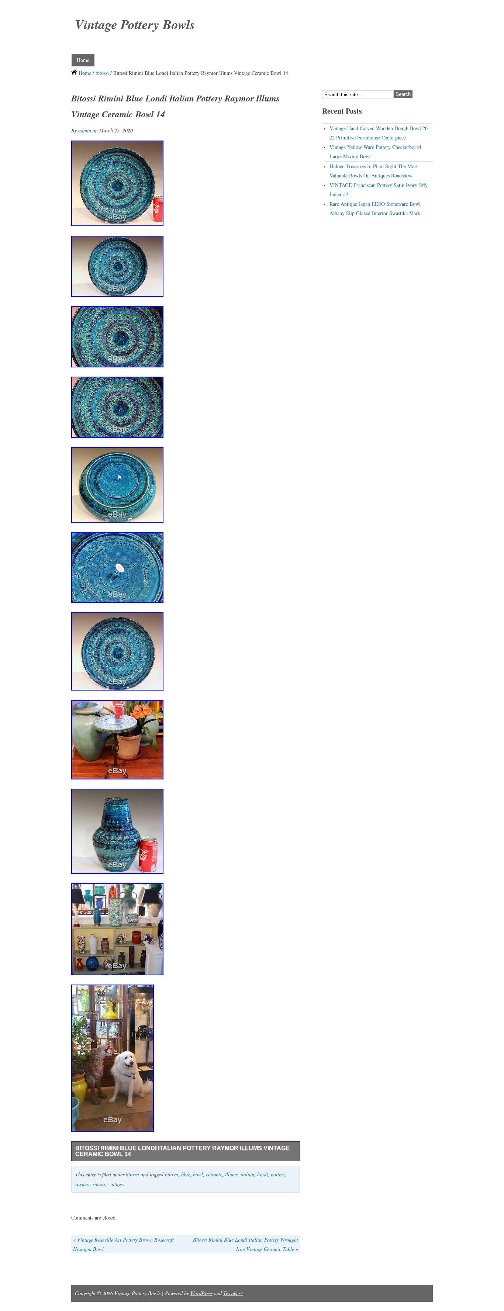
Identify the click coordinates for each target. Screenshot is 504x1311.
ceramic (214, 1174)
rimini (99, 1183)
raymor (82, 1183)
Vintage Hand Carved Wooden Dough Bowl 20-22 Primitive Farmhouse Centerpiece (379, 133)
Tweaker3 (233, 1293)
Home (83, 59)
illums (231, 1174)
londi (262, 1174)
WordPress (201, 1293)
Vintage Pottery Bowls (135, 24)
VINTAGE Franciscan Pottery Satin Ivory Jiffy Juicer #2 (378, 189)
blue (185, 1174)
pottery (278, 1174)
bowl (198, 1174)
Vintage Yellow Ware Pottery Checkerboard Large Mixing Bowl (375, 151)
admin (84, 130)
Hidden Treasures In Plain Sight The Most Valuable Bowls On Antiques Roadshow (373, 171)
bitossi (102, 72)
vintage (115, 1183)
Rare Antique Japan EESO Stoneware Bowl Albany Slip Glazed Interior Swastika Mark (375, 208)
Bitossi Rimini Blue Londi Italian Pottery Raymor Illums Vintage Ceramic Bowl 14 (182, 1151)
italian (247, 1174)
